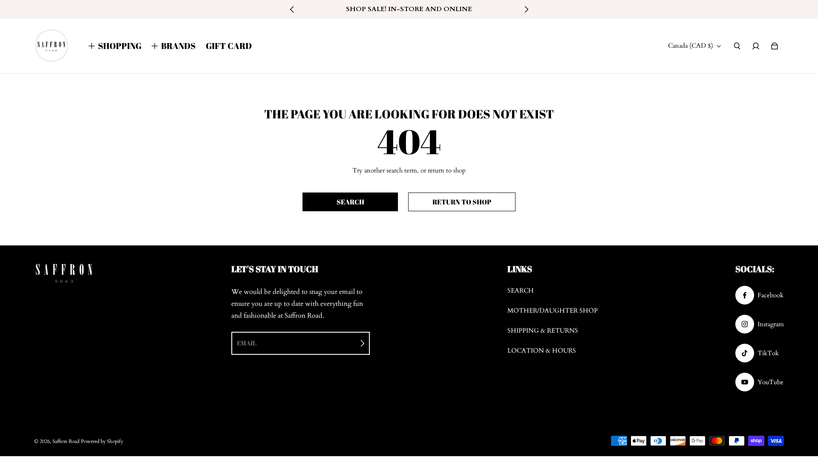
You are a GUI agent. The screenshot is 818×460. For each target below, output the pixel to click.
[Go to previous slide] (292, 9)
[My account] (755, 46)
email (246, 343)
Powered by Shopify (102, 441)
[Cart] (774, 46)
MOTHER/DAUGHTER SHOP (552, 310)
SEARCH (520, 290)
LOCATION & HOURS (541, 350)
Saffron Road (65, 441)
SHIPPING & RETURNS (542, 330)
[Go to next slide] (526, 9)
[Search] (737, 46)
